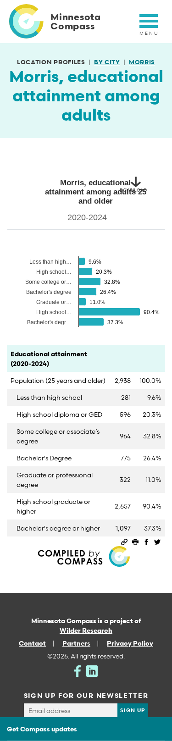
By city (107, 62)
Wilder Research (86, 630)
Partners (76, 643)
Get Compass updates (42, 728)
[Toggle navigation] (148, 26)
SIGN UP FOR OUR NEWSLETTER (86, 695)
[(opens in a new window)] (77, 670)
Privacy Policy (130, 643)
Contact (32, 643)
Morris (142, 62)
